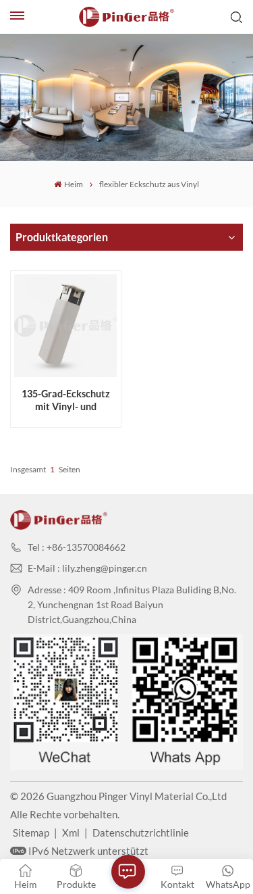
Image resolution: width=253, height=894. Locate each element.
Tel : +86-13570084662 (76, 547)
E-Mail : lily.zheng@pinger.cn (87, 568)
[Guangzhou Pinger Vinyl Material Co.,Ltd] (127, 17)
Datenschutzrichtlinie (140, 832)
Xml (71, 832)
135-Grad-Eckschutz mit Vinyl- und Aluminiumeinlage (66, 400)
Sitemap (31, 832)
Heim (73, 184)
